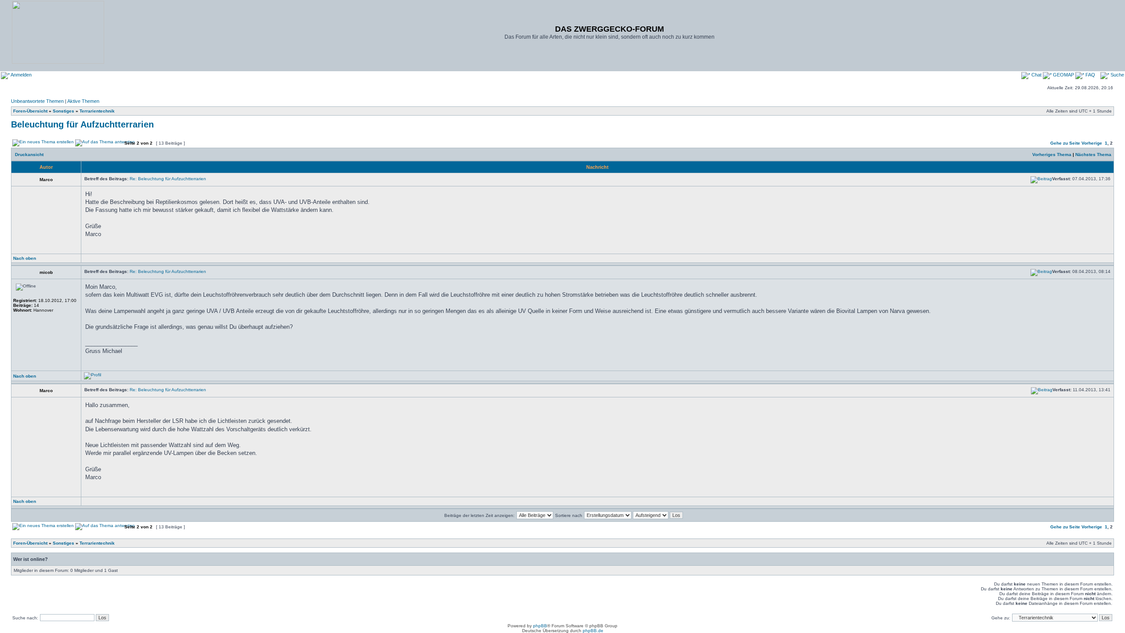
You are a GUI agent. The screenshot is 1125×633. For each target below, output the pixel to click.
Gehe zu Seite (1065, 143)
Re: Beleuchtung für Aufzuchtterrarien (168, 178)
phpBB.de (593, 630)
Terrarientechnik (97, 111)
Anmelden (21, 74)
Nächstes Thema (1093, 154)
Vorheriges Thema (1051, 154)
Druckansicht (29, 154)
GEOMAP (1063, 74)
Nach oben (24, 258)
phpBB (540, 625)
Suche (1116, 74)
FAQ (1089, 74)
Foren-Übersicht (30, 111)
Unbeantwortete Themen (37, 101)
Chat (1036, 74)
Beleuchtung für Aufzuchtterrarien (82, 124)
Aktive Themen (83, 101)
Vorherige (1091, 143)
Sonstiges (63, 111)
